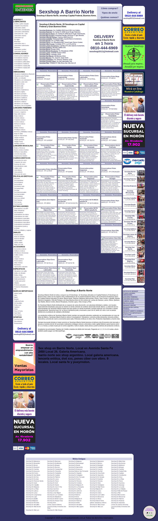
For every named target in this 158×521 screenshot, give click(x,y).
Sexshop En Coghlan (117, 473)
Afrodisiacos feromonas (21, 253)
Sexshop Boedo (44, 41)
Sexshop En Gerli (52, 483)
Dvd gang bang (18, 188)
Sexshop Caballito (45, 39)
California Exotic (19, 301)
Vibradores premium (20, 93)
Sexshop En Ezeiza (74, 479)
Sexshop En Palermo (117, 498)
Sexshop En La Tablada (118, 489)
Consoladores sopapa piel (22, 67)
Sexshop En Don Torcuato (76, 477)
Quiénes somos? (110, 17)
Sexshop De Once (116, 477)
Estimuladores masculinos (22, 222)
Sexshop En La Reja (75, 489)
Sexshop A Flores (74, 496)
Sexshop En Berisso (96, 463)
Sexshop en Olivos (95, 498)
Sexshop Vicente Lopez (47, 61)
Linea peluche (18, 172)
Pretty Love (17, 305)
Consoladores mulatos (21, 59)
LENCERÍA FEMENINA (130, 297)
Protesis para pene (20, 285)
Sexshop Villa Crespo (46, 44)
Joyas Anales (18, 240)
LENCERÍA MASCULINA (131, 299)
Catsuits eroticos (19, 118)
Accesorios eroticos (20, 249)
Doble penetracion (19, 279)
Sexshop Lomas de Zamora (49, 46)
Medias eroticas (19, 127)
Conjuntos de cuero (20, 162)
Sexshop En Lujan (31, 496)
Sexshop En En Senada (97, 477)
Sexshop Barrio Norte (47, 34)
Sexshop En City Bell (96, 471)
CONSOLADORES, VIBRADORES (129, 294)
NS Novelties (18, 303)
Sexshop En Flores (53, 481)
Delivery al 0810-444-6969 (24, 330)
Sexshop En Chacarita (54, 471)
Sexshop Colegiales (46, 59)
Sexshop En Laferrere (75, 491)
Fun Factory (18, 315)
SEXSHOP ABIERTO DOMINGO (133, 311)
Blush (16, 297)
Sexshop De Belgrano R (76, 485)
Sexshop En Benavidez (33, 463)
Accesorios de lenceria (21, 110)
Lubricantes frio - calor (21, 33)
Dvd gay (16, 190)
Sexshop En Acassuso (75, 469)
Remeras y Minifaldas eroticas (23, 131)
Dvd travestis (18, 204)
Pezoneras (17, 264)
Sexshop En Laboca (32, 491)
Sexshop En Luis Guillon (97, 495)
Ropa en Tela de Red (20, 135)
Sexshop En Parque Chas (55, 500)
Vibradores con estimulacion (22, 80)
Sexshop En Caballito (96, 467)
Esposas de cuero (19, 164)
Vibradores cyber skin (20, 82)
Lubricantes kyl (18, 37)
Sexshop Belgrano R (96, 489)
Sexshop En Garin (31, 483)
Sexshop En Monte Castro (55, 498)
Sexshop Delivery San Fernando (78, 471)
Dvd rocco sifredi (19, 198)
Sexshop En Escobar (32, 479)
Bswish (16, 299)
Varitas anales (18, 242)
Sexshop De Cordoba (75, 483)
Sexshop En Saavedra (118, 502)
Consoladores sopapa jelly (22, 65)
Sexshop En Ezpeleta (96, 479)
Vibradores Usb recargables (22, 105)
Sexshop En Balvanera (33, 461)
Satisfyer (17, 307)
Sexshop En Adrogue (117, 467)
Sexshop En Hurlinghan (97, 485)
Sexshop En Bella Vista (118, 461)
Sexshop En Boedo (74, 465)
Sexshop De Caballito (32, 485)
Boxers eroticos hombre (21, 150)
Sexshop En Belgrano (75, 461)
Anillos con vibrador (20, 78)
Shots (16, 309)
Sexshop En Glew (95, 483)
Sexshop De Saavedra (96, 475)
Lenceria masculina (20, 154)
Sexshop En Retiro (74, 502)
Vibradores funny (19, 84)
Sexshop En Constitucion (118, 475)
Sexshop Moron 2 (130, 272)
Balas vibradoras (19, 210)
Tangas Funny (18, 141)
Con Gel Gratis (18, 319)
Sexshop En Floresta (96, 481)
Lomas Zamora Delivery (54, 504)
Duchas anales (18, 234)
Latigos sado (18, 168)
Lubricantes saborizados (21, 45)
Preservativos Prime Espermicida (65, 76)
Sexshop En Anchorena (118, 463)
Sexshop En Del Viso (32, 477)
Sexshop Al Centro (52, 491)
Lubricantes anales (20, 27)
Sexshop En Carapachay (54, 469)
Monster (16, 69)
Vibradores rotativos (20, 101)
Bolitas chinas (18, 275)
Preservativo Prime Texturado (86, 138)
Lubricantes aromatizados (22, 29)
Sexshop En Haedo (53, 485)
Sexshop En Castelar (117, 469)
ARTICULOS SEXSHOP (130, 291)
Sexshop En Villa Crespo (97, 504)
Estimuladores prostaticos (22, 224)
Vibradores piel (18, 88)
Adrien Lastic (18, 293)
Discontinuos (18, 321)
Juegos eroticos (19, 259)
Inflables (16, 283)
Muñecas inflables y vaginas (22, 230)
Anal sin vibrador (19, 238)
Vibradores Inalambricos (21, 90)
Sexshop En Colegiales (75, 475)
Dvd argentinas (18, 180)
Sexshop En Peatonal (117, 500)
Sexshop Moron (44, 49)
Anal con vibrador (19, 236)
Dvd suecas (17, 202)
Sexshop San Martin (46, 56)
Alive (15, 295)
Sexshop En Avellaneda (54, 463)
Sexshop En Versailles (32, 504)
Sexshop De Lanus (53, 479)
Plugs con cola (18, 244)
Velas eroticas (18, 262)
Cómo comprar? (109, 8)
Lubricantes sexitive (20, 49)
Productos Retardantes (21, 287)
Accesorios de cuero (20, 160)
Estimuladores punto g (21, 226)
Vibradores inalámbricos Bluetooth (24, 74)
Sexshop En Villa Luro (96, 506)
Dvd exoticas (18, 184)
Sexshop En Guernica (117, 483)
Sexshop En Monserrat (97, 496)
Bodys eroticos (18, 116)
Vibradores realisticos (20, 97)
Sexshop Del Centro (32, 473)
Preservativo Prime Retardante (108, 106)
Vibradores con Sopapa (21, 103)
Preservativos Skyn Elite (110, 230)
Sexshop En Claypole (75, 473)
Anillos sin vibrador (19, 273)
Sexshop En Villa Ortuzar (54, 510)
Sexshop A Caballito (32, 498)
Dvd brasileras (18, 182)
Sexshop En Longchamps (33, 495)
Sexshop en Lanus (95, 491)
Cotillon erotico (18, 255)
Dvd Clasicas (18, 200)
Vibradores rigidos (19, 91)
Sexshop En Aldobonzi (118, 465)
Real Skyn (17, 41)
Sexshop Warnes (45, 58)
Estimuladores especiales (22, 218)
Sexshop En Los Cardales (55, 495)
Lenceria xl (17, 125)
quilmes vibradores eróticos (98, 502)
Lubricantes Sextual (20, 51)
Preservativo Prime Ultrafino (47, 169)
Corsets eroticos (19, 122)
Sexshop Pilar (44, 63)
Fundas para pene (19, 281)
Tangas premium (19, 139)
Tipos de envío (109, 13)
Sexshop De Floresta (75, 481)
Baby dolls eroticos (20, 114)
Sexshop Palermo (45, 32)
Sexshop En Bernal (32, 465)
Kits (15, 289)
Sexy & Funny (18, 311)
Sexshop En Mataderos (54, 496)
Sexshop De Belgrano (32, 487)
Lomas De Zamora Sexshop (119, 504)
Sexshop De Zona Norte (97, 473)
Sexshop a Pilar (116, 493)
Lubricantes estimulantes (21, 31)
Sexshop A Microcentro (118, 495)
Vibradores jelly (18, 86)
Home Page (40, 68)
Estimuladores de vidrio (21, 216)
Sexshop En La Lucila (117, 487)
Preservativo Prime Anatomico (43, 76)
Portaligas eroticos (19, 129)
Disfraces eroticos (19, 124)
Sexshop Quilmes (45, 47)
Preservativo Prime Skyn (110, 201)
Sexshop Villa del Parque (48, 37)
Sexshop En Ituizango (117, 485)
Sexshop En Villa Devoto (33, 506)
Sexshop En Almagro (53, 465)
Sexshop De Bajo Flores (97, 487)
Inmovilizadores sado (20, 166)
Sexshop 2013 (51, 502)
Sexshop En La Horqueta (76, 487)
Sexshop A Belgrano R (75, 498)
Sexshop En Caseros (96, 469)
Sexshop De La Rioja (117, 479)
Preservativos (18, 260)
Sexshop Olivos (44, 54)
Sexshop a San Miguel (54, 493)
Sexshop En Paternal (75, 500)
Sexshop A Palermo (74, 495)
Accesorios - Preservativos (48, 70)
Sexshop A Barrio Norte (66, 11)
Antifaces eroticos (19, 251)
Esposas (17, 257)
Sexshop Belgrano (45, 30)
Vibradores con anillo (20, 271)
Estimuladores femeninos (21, 220)
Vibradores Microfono (20, 99)
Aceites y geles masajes (21, 24)
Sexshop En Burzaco (53, 467)
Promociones (18, 323)
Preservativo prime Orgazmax (86, 169)
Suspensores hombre (20, 156)
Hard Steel (17, 313)
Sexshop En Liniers (95, 493)
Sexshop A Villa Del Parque (119, 491)
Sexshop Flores (44, 42)
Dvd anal (17, 178)
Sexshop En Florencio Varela (34, 481)
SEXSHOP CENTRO (129, 305)
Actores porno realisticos (21, 56)
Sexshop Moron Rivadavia (48, 51)
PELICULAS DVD (128, 303)
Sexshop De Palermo (53, 477)
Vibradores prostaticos (21, 95)
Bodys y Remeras (19, 148)
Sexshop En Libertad (75, 493)
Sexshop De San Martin (33, 475)
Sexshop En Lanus (31, 493)
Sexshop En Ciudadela (54, 473)
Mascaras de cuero (20, 174)
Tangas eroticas (19, 137)
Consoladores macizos (21, 58)
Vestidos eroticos (19, 143)
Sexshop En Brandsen (33, 467)
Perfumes (17, 47)
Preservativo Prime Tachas (67, 138)
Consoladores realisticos (21, 63)
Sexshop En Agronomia (76, 467)
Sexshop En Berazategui (76, 463)
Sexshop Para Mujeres (130, 260)
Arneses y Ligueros (20, 112)
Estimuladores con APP (21, 208)
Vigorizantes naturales (21, 266)
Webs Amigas (79, 459)
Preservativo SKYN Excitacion (65, 200)
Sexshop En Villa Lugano (76, 506)
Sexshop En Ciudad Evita (118, 471)
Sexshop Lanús (44, 53)
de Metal (16, 228)
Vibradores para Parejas (21, 76)
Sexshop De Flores (117, 481)
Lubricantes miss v (20, 43)
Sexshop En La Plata (32, 489)
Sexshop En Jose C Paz (54, 487)
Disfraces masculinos (20, 152)
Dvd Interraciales (19, 194)
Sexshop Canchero (53, 489)
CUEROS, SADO (128, 301)
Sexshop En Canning (32, 469)
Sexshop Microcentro (46, 35)
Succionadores (18, 212)
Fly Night (17, 39)
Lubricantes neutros (20, 35)
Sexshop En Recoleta (32, 502)
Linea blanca (18, 170)
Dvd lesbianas (18, 196)
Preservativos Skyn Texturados (65, 260)
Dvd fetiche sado (19, 186)
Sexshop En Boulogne (96, 465)
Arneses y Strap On (20, 277)
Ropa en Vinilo (18, 133)
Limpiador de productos (21, 25)
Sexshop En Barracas (53, 461)
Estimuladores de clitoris (21, 214)
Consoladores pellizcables (22, 61)
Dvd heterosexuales (20, 192)
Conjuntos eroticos (19, 120)
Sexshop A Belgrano (32, 500)
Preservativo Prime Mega (110, 76)
